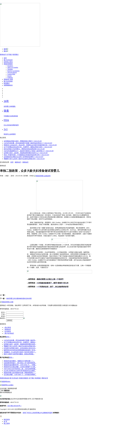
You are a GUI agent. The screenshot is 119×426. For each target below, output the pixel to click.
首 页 (5, 421)
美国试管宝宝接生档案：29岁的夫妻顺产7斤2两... (20, 367)
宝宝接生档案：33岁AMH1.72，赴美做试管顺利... (20, 374)
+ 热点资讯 (7, 327)
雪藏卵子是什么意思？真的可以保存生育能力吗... (20, 346)
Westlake (10, 69)
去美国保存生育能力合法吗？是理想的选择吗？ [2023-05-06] (23, 157)
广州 (27, 412)
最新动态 (18, 162)
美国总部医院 (8, 64)
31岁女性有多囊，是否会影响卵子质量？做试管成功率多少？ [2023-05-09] (28, 143)
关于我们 (9, 54)
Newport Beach (12, 72)
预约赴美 (45, 378)
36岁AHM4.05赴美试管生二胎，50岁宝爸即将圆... (20, 369)
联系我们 (16, 54)
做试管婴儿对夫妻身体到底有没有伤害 (19, 298)
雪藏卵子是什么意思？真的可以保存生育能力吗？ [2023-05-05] (24, 159)
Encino (9, 76)
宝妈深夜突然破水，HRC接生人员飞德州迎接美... (20, 363)
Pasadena (10, 66)
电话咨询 (7, 419)
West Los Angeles (12, 67)
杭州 (47, 412)
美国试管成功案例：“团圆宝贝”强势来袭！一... (19, 361)
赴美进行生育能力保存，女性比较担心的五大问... (20, 348)
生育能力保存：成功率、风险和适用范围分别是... (20, 344)
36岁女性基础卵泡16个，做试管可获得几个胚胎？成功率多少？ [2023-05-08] (29, 151)
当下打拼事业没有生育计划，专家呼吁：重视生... (20, 342)
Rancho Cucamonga (13, 71)
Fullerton (10, 77)
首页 (5, 58)
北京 (30, 412)
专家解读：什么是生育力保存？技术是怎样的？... (20, 352)
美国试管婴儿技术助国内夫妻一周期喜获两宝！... (20, 372)
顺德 (45, 412)
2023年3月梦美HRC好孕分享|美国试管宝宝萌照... (20, 371)
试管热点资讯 (8, 62)
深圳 (24, 412)
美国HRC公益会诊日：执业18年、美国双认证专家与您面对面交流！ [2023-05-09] (30, 145)
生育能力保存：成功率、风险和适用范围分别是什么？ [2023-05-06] (26, 153)
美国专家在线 (4, 378)
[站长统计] (1, 416)
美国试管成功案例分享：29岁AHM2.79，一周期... (20, 365)
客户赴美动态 (8, 60)
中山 (42, 412)
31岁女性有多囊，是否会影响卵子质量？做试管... (20, 340)
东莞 (36, 412)
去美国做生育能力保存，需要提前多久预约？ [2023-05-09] (23, 141)
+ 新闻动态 (7, 329)
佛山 (39, 412)
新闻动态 (3, 54)
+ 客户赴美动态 (9, 333)
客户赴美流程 (8, 81)
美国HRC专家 (8, 79)
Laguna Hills (11, 74)
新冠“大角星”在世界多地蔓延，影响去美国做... (19, 354)
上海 (33, 412)
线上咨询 (7, 423)
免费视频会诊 (8, 85)
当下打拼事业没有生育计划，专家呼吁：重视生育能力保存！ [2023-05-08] (28, 147)
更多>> (8, 337)
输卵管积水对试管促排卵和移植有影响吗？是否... (20, 350)
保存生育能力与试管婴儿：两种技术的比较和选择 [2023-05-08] (24, 149)
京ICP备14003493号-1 (14, 406)
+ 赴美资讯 (7, 331)
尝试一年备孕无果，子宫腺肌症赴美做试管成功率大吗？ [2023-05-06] (26, 155)
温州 (50, 412)
